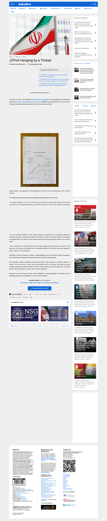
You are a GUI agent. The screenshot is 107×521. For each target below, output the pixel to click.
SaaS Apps (69, 8)
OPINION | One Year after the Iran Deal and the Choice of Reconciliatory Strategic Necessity (53, 84)
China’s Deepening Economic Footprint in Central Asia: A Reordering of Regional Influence (84, 266)
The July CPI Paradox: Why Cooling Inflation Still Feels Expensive (87, 81)
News (24, 56)
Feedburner (46, 282)
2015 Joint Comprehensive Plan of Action (28, 102)
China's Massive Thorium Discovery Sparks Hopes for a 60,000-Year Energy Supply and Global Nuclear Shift (85, 345)
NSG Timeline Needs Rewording (22, 318)
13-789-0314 (24, 500)
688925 (24, 499)
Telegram (56, 282)
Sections (33, 8)
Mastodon (65, 483)
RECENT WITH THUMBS (82, 63)
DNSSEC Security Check (46, 484)
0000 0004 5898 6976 (20, 491)
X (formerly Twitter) (67, 489)
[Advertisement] (23, 79)
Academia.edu (66, 474)
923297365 (22, 488)
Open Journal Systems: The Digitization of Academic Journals (84, 215)
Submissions (56, 8)
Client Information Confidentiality (48, 483)
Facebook (65, 477)
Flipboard (39, 282)
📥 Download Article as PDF (39, 288)
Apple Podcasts (66, 476)
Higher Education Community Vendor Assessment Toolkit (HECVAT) (48, 492)
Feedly (64, 479)
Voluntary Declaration (46, 497)
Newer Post (14, 326)
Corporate (44, 8)
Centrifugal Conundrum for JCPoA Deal (54, 318)
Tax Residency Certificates (47, 496)
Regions (22, 8)
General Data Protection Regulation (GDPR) (46, 489)
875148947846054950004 (22, 493)
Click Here (43, 500)
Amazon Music (66, 475)
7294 (23, 497)
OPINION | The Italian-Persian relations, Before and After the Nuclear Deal (53, 75)
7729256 (26, 508)
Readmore (87, 227)
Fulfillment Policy (45, 487)
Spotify (64, 487)
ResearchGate (66, 486)
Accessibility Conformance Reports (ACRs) (47, 479)
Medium (65, 484)
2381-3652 (17, 487)
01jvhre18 (18, 494)
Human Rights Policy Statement (48, 495)
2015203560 (28, 489)
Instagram (65, 481)
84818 (18, 495)
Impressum (88, 8)
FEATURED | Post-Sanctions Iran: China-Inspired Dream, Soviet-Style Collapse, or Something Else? (54, 80)
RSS (13, 11)
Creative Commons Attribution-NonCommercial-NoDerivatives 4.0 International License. (48, 459)
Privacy (78, 8)
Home (14, 8)
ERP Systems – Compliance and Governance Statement (48, 486)
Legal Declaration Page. (47, 472)
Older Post (65, 326)
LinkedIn (65, 482)
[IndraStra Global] (25, 4)
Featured (17, 56)
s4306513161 (22, 496)
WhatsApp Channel (67, 488)
